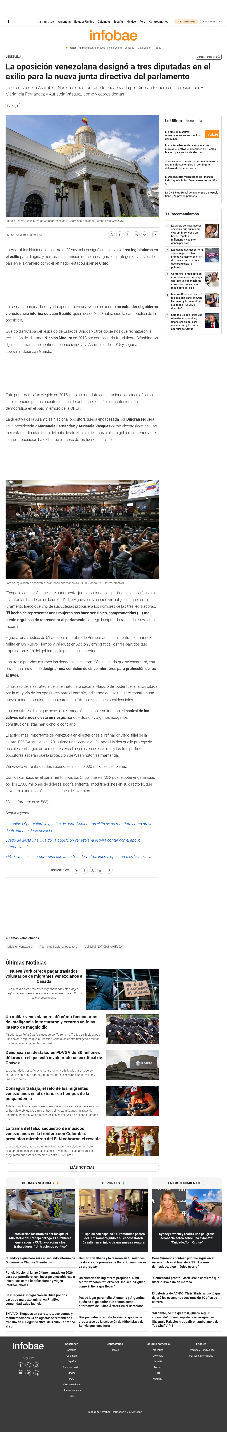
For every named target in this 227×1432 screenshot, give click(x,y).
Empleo (115, 1350)
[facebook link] (20, 1365)
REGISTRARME (186, 21)
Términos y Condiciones (201, 1350)
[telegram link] (28, 1373)
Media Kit (158, 1378)
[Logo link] (114, 35)
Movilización (144, 47)
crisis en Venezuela (20, 946)
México (131, 21)
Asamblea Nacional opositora (58, 946)
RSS (71, 1395)
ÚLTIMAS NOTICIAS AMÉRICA (103, 946)
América (71, 1350)
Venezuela (13, 56)
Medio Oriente (114, 47)
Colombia (104, 21)
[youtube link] (20, 1373)
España (118, 21)
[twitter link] (28, 1365)
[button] (6, 21)
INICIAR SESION (212, 21)
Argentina (64, 21)
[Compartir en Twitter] (128, 234)
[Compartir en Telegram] (144, 234)
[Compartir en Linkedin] (136, 234)
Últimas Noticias (72, 1390)
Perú (142, 21)
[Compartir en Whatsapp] (111, 234)
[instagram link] (36, 1365)
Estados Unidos (84, 21)
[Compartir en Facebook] (119, 234)
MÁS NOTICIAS (82, 1167)
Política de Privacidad (201, 1355)
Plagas (157, 47)
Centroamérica (158, 21)
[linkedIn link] (36, 1373)
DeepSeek (130, 47)
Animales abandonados (92, 47)
